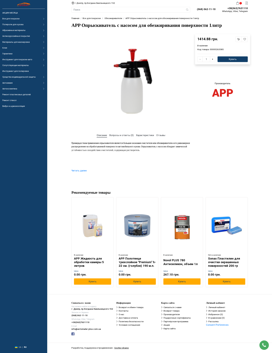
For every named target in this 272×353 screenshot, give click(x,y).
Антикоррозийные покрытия (16, 36)
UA (20, 347)
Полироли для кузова (12, 24)
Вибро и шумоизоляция (13, 106)
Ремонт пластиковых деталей (16, 94)
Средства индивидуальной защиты (19, 77)
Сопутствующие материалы (15, 65)
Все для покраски (11, 18)
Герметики (7, 53)
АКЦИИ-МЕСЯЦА (10, 13)
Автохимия (7, 83)
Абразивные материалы (14, 30)
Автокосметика (9, 89)
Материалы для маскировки (16, 42)
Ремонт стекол (9, 100)
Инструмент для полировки (15, 71)
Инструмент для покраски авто (17, 59)
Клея (4, 48)
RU (25, 347)
